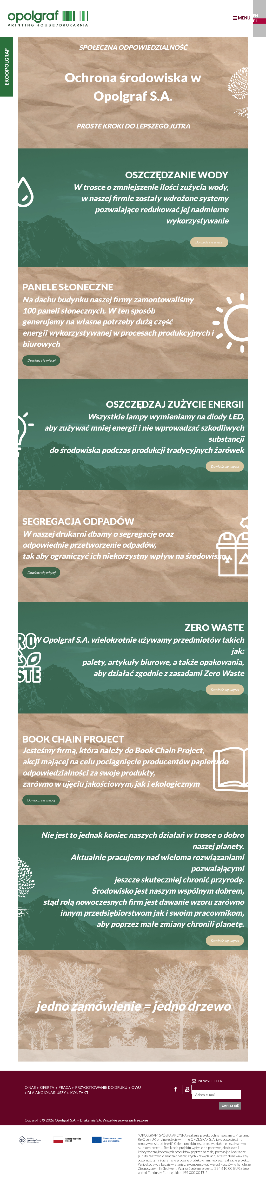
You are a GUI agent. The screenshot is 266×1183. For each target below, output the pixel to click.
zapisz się (230, 1105)
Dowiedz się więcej (209, 242)
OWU (136, 1087)
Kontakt (79, 1092)
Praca (64, 1087)
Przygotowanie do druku (101, 1087)
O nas (30, 1087)
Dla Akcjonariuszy (47, 1092)
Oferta (47, 1087)
